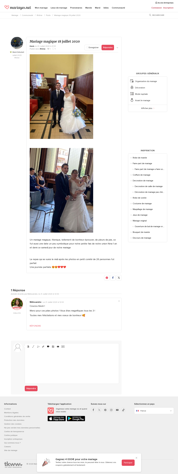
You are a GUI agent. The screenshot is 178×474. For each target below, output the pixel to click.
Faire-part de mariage (142, 163)
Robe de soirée (139, 198)
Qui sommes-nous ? (12, 443)
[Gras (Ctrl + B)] (28, 347)
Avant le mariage (142, 100)
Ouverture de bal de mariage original (151, 226)
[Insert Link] (43, 347)
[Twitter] (99, 409)
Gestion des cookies (13, 424)
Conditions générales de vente (17, 416)
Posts (48, 15)
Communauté (118, 8)
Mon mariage (41, 8)
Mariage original (140, 220)
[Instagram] (111, 409)
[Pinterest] (105, 409)
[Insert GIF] (63, 347)
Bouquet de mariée (141, 232)
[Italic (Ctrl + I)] (33, 347)
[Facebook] (93, 409)
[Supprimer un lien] (38, 347)
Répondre (107, 47)
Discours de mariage (142, 238)
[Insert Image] (53, 347)
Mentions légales (11, 413)
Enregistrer (93, 47)
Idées (106, 8)
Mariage (15, 15)
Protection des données (14, 420)
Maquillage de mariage (143, 209)
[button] (107, 277)
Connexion (156, 8)
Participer (128, 462)
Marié (97, 8)
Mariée (88, 8)
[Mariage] (18, 8)
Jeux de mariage (140, 215)
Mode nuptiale (141, 94)
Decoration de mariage (143, 180)
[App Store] (57, 421)
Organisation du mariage (146, 81)
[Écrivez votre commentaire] (71, 365)
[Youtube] (117, 409)
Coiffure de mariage (141, 175)
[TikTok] (123, 409)
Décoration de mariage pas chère (150, 192)
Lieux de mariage (59, 8)
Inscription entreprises (13, 439)
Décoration (140, 87)
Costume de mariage (142, 203)
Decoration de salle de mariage (149, 186)
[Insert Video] (58, 347)
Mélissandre (35, 302)
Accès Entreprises (165, 3)
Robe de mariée (140, 157)
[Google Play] (76, 421)
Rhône (39, 15)
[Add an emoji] (48, 347)
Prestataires (76, 8)
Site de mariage (10, 450)
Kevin (32, 46)
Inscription (168, 8)
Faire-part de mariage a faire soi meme (151, 169)
